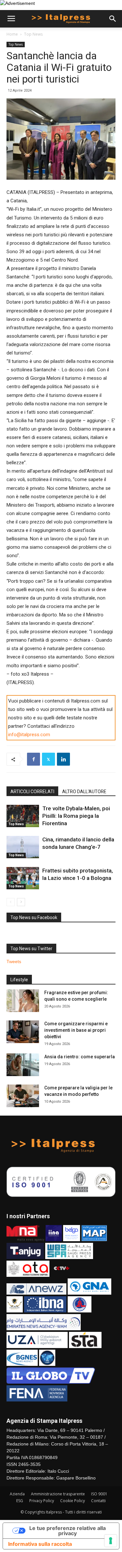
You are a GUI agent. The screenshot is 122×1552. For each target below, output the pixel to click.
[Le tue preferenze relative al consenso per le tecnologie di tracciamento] (110, 1541)
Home (12, 34)
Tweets (14, 961)
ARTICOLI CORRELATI (32, 791)
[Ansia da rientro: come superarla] (23, 1064)
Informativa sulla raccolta (40, 1544)
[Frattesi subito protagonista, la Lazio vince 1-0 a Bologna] (23, 878)
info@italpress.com (29, 734)
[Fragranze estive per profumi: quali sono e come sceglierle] (23, 1000)
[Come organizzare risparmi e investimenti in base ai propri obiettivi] (23, 1031)
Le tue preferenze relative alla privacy (67, 1530)
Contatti (98, 1500)
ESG (19, 1500)
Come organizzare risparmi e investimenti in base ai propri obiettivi (76, 1030)
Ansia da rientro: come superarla (79, 1056)
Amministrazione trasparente (58, 1494)
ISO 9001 (99, 1494)
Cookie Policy (72, 1500)
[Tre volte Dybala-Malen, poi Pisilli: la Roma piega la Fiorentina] (23, 816)
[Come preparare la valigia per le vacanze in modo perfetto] (23, 1096)
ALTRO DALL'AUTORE (84, 791)
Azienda (17, 1494)
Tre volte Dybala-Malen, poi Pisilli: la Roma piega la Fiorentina (76, 816)
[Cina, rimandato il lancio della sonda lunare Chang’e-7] (23, 847)
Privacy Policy (41, 1500)
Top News (33, 34)
